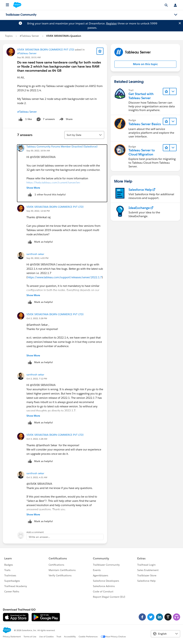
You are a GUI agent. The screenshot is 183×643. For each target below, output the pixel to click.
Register (111, 23)
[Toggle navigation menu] (175, 15)
